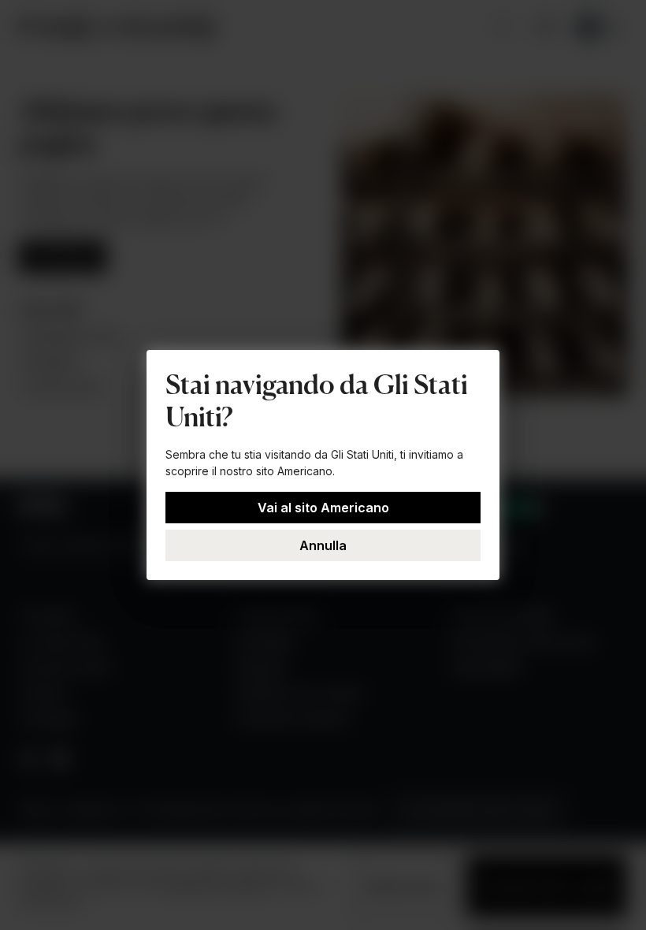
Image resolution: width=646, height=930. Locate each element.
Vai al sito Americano (323, 507)
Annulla (323, 545)
